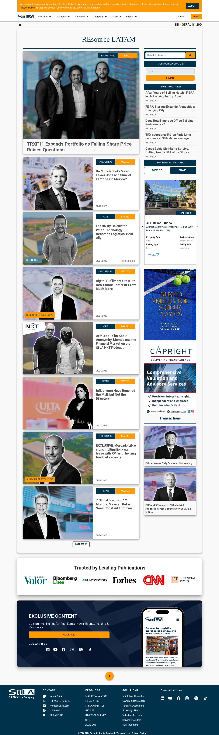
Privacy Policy (27, 7)
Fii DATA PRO (92, 701)
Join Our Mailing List (171, 63)
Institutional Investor (133, 696)
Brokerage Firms (131, 710)
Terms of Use (123, 733)
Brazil (183, 170)
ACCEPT (192, 6)
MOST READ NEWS (171, 86)
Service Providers (131, 720)
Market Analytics (96, 696)
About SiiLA (56, 696)
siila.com (55, 710)
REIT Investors (130, 724)
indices (89, 710)
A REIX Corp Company (22, 697)
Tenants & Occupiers (133, 705)
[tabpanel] (171, 222)
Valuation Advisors (132, 715)
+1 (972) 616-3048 (60, 701)
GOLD (188, 213)
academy (90, 724)
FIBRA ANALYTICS (95, 705)
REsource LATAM (109, 39)
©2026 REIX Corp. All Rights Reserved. (96, 733)
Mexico (157, 170)
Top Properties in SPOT (171, 162)
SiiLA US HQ (56, 715)
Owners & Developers (133, 701)
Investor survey (95, 715)
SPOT (88, 720)
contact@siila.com (59, 705)
